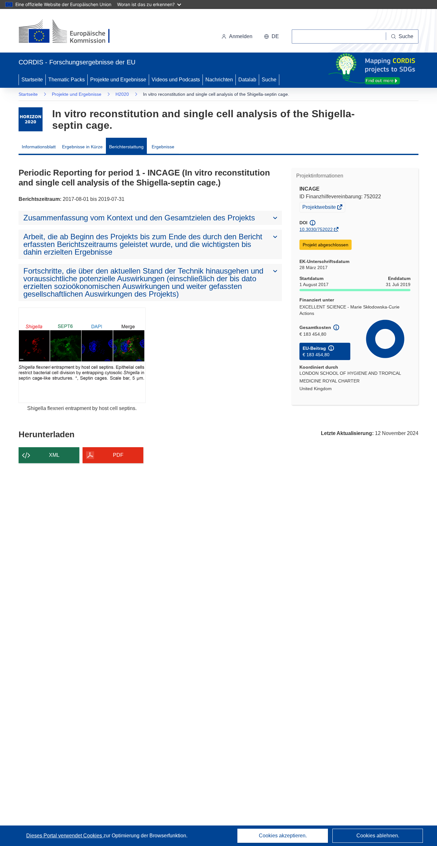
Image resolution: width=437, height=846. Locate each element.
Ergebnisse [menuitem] (163, 146)
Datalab (247, 79)
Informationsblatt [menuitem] (39, 146)
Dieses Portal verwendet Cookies (64, 835)
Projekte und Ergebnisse (118, 79)
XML (54, 455)
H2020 (122, 94)
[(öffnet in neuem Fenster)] (70, 32)
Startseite (32, 79)
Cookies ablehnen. (377, 835)
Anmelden (240, 36)
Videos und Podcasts (176, 79)
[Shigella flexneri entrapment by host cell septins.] (82, 355)
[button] (271, 36)
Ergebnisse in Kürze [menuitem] (82, 146)
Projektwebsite (319, 208)
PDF (118, 455)
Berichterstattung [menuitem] (126, 146)
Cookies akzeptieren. (283, 835)
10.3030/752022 (316, 229)
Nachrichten (219, 79)
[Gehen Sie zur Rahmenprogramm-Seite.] (31, 119)
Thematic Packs (66, 79)
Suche (269, 79)
